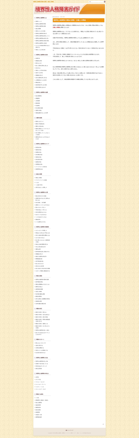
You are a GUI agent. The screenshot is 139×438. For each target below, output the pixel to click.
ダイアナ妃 (38, 379)
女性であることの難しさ (41, 187)
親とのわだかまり (40, 263)
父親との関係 (39, 291)
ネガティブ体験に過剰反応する (43, 270)
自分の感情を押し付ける (41, 77)
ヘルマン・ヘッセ (40, 386)
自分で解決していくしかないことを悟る (43, 133)
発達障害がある (39, 169)
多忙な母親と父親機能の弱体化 (43, 298)
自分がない (38, 68)
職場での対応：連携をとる (42, 323)
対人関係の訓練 (39, 108)
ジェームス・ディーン (41, 384)
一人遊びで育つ (39, 184)
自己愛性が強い (39, 154)
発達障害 (38, 412)
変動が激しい (39, 82)
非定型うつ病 (39, 414)
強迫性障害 (38, 405)
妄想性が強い (39, 161)
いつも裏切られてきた (41, 221)
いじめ (37, 182)
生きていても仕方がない (41, 214)
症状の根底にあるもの (41, 87)
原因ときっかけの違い (41, 31)
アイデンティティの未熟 (41, 180)
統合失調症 (38, 409)
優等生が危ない (39, 286)
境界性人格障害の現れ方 (41, 33)
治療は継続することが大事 (42, 112)
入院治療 (38, 100)
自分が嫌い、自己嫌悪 (41, 202)
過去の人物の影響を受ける (42, 244)
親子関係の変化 (39, 281)
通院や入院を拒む (40, 126)
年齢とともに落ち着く (41, 49)
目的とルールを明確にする (42, 350)
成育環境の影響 (39, 289)
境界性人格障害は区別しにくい (43, 35)
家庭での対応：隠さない (41, 312)
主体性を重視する (40, 347)
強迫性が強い (39, 149)
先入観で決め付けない (41, 352)
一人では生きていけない (41, 217)
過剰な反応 (38, 249)
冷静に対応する (39, 345)
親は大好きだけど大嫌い (41, 196)
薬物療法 (38, 98)
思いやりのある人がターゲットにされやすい (43, 333)
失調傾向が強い (39, 164)
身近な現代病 (39, 368)
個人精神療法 (39, 95)
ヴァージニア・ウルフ (41, 389)
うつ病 (37, 397)
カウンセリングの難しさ (41, 230)
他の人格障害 (39, 402)
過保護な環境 (39, 301)
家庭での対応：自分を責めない (43, 314)
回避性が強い (39, 152)
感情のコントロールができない (43, 205)
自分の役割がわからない (41, 212)
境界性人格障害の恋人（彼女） (43, 330)
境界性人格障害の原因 (41, 26)
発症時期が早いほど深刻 (41, 84)
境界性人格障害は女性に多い (42, 38)
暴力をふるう (39, 63)
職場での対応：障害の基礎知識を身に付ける (43, 320)
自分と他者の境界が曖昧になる (43, 235)
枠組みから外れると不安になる (43, 232)
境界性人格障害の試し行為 (42, 361)
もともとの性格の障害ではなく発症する (43, 46)
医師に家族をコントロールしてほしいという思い (43, 129)
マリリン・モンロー (40, 382)
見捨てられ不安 (39, 72)
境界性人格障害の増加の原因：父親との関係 (43, 1)
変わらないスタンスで (41, 343)
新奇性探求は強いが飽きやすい (43, 251)
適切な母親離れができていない (43, 284)
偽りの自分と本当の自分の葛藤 (43, 268)
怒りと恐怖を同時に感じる (42, 65)
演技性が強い (39, 157)
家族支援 (38, 103)
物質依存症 (38, 407)
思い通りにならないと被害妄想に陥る (43, 241)
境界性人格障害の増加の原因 (42, 279)
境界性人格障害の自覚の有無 (42, 40)
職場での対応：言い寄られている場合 (43, 326)
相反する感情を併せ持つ (41, 256)
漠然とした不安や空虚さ (41, 70)
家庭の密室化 (39, 296)
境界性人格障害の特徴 (41, 23)
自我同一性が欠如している (42, 363)
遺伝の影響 (38, 28)
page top (103, 424)
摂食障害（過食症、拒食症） (42, 400)
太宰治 (37, 377)
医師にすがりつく (40, 121)
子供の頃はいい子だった (41, 209)
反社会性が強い (39, 159)
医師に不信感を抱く (40, 123)
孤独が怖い (38, 219)
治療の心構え (39, 110)
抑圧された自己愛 (40, 266)
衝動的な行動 (39, 60)
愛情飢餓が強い (39, 258)
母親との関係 (39, 177)
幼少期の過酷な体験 (40, 294)
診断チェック (39, 21)
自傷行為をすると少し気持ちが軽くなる (43, 199)
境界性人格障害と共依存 (41, 43)
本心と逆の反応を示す (41, 246)
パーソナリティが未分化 (41, 166)
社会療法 (38, 105)
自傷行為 (38, 58)
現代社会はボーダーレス (41, 366)
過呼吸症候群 (39, 417)
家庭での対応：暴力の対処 (42, 317)
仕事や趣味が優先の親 (41, 303)
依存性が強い (39, 147)
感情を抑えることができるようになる (43, 137)
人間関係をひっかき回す (41, 80)
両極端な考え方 (39, 75)
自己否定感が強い (40, 261)
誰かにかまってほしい (41, 207)
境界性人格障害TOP (55, 16)
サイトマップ (70, 430)
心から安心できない (40, 237)
